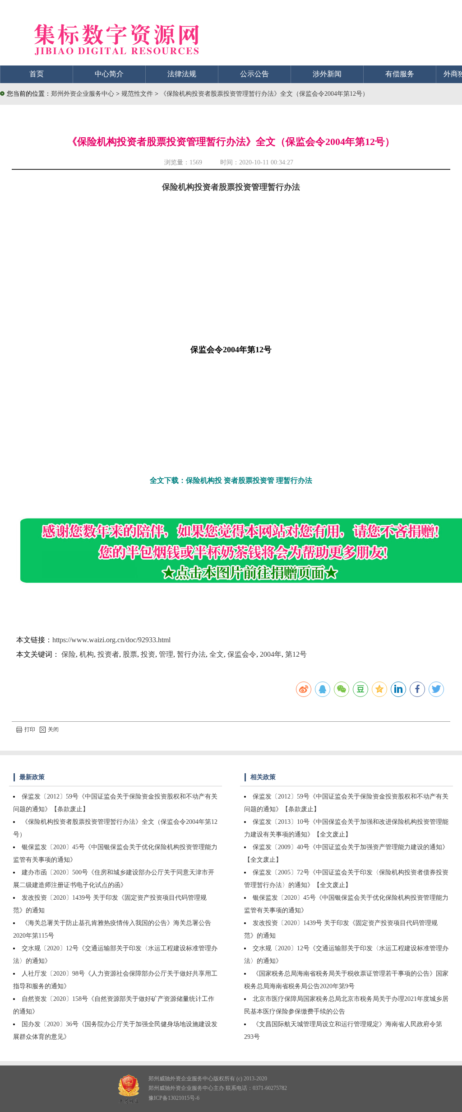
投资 (148, 654)
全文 (216, 654)
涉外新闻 (327, 74)
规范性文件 (138, 93)
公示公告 (254, 74)
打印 (29, 729)
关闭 (53, 729)
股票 (130, 654)
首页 (36, 74)
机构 (86, 654)
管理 (166, 654)
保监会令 (241, 654)
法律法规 (181, 74)
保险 (68, 654)
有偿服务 (399, 74)
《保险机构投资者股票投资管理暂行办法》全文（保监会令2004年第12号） (264, 93)
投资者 (108, 654)
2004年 (271, 654)
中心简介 (109, 74)
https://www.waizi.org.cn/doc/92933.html (111, 640)
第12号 (296, 654)
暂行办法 (191, 654)
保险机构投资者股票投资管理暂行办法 (231, 187)
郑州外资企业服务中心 (82, 93)
